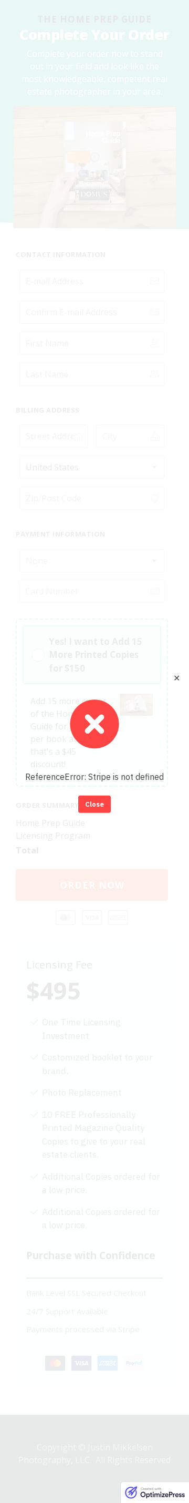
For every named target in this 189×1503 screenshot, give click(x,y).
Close (94, 803)
